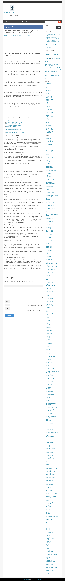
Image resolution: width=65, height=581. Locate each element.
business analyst (49, 186)
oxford (47, 427)
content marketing (50, 230)
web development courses (51, 567)
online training (49, 413)
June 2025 (48, 103)
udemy (47, 548)
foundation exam (49, 301)
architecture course (50, 157)
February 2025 (49, 109)
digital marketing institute (51, 265)
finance (47, 295)
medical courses (49, 391)
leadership (48, 349)
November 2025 (49, 96)
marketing (48, 374)
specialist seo (49, 519)
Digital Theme (38, 579)
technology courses (50, 532)
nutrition (48, 397)
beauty (47, 172)
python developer (50, 458)
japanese (48, 339)
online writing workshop (51, 416)
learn (47, 352)
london (47, 365)
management (49, 366)
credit (47, 243)
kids (47, 340)
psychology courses (50, 457)
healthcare (48, 320)
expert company (49, 291)
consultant (48, 227)
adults (47, 147)
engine (47, 279)
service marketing (50, 507)
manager (48, 372)
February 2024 (49, 126)
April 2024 (48, 124)
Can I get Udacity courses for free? (13, 129)
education (48, 275)
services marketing (50, 509)
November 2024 (49, 113)
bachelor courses (50, 166)
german (48, 310)
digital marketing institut (51, 263)
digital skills (48, 270)
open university (49, 423)
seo (47, 486)
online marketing (49, 406)
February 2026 (49, 92)
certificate (48, 204)
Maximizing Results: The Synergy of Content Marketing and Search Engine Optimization (53, 54)
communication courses (51, 220)
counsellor (48, 236)
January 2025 (49, 110)
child (47, 211)
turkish (47, 544)
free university (49, 304)
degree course (49, 249)
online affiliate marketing (51, 401)
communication (49, 218)
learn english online (50, 356)
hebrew (47, 321)
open (47, 419)
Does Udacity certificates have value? (14, 131)
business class (49, 189)
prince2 (47, 441)
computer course (49, 223)
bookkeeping (49, 177)
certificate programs (50, 208)
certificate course (50, 205)
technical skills (49, 531)
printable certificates (50, 443)
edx (47, 276)
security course (49, 483)
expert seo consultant (50, 294)
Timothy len (47, 69)
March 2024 (48, 125)
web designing (49, 560)
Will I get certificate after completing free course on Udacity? (19, 123)
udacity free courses (20, 35)
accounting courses (50, 141)
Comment (8, 286)
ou (46, 426)
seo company (49, 490)
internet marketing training (52, 337)
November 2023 (49, 131)
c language (48, 201)
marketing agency (50, 375)
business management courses (52, 195)
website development (50, 570)
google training (49, 313)
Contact (12, 2)
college (47, 215)
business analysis (50, 185)
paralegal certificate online (52, 432)
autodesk (48, 163)
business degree (49, 193)
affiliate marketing (50, 150)
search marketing (50, 481)
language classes (49, 343)
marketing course (50, 378)
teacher (47, 526)
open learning (49, 422)
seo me (47, 500)
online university (49, 414)
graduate (48, 314)
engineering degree (50, 285)
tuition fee (48, 541)
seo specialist (49, 505)
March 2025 (48, 108)
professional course (50, 445)
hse (47, 329)
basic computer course (51, 170)
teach (47, 525)
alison (47, 153)
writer (47, 571)
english (47, 286)
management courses (50, 369)
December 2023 (49, 129)
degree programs (50, 252)
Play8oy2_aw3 (48, 52)
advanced (48, 148)
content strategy (49, 231)
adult (47, 145)
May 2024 (48, 122)
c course (48, 199)
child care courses (50, 212)
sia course (48, 512)
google (47, 311)
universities (48, 555)
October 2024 (49, 115)
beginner (48, 175)
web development (50, 564)
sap (47, 461)
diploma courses (49, 273)
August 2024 (48, 118)
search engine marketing (51, 471)
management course (50, 368)
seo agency (48, 487)
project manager (49, 452)
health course (49, 317)
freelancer (48, 307)
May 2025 (48, 105)
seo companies (49, 489)
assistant (48, 160)
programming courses (51, 449)
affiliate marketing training (52, 151)
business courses (50, 192)
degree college (49, 247)
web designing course (51, 561)
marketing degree (50, 381)
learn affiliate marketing (51, 353)
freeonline (48, 308)
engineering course (50, 282)
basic (47, 169)
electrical (48, 278)
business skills (49, 196)
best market (48, 176)
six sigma (48, 513)
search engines (49, 480)
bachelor (48, 164)
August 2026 (48, 83)
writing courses (49, 574)
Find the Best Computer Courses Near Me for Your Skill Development (53, 46)
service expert (49, 506)
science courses (49, 467)
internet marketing (50, 336)
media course (49, 387)
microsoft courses (50, 394)
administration (49, 143)
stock (47, 523)
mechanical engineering (51, 385)
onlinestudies (49, 417)
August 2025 (48, 100)
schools (47, 462)
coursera (48, 238)
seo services (48, 503)
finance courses (49, 298)
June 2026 (48, 86)
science (47, 464)
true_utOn (47, 75)
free (47, 302)
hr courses (48, 327)
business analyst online (51, 188)
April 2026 (48, 89)
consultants (48, 228)
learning (48, 361)
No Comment (28, 35)
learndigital (48, 359)
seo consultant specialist (51, 493)
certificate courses (50, 207)
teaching (48, 529)
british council (49, 182)
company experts (50, 221)
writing (47, 573)
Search (46, 25)
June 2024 (48, 121)
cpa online (48, 241)
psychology (48, 454)
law (47, 345)
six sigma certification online (52, 516)
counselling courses (50, 234)
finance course (49, 297)
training (48, 535)
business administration (51, 183)
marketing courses (50, 380)
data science (49, 244)
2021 (47, 137)
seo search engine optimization (53, 502)
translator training (50, 539)
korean (47, 342)
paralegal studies (50, 433)
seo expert (48, 497)
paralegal (48, 430)
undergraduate (49, 551)
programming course (50, 448)
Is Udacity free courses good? (12, 120)
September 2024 (49, 116)
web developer (49, 563)
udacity (11, 26)
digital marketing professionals (52, 266)
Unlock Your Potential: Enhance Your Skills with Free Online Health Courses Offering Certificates (53, 66)
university (48, 557)
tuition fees (48, 542)
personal (48, 438)
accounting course (50, 140)
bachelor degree (49, 167)
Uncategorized (49, 550)
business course (49, 191)
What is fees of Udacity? (11, 128)
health (47, 316)
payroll (47, 435)
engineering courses (50, 284)
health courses (49, 318)
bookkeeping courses (50, 180)
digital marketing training (51, 269)
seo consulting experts (51, 496)
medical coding (49, 390)
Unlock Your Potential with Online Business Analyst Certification (53, 60)
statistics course (49, 521)
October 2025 (49, 97)
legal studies (49, 364)
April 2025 (48, 106)
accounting (48, 138)
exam (47, 289)
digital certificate (49, 257)
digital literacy (49, 259)
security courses (49, 484)
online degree (49, 404)
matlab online (49, 384)
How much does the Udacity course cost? (15, 132)
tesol (47, 534)
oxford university (49, 429)
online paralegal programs (52, 409)
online (47, 400)
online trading (49, 411)
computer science (50, 224)
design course (49, 254)
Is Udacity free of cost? (11, 126)
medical (48, 388)
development (49, 256)
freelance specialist (50, 305)
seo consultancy (49, 491)
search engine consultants (51, 468)
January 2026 (49, 93)
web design (48, 558)
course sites (48, 237)
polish (47, 439)
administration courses (51, 144)
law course (48, 346)
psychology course (50, 455)
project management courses (52, 451)
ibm (47, 332)
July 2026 (48, 84)
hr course (48, 326)
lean (47, 350)
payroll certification (50, 436)
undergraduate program (51, 554)
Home (7, 26)
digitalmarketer (49, 272)
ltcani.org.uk (9, 12)
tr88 (46, 64)
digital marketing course (51, 262)
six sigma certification (50, 515)
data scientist (49, 246)
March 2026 (48, 90)
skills (47, 518)
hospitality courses (50, 324)
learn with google (50, 358)
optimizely (48, 425)
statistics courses (50, 522)
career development (50, 202)
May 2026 (48, 87)
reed (47, 459)
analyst (47, 154)
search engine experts (51, 470)
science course (49, 465)
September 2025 (49, 99)
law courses (48, 348)
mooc (47, 395)
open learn (48, 420)
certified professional (50, 209)
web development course (51, 566)
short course (49, 510)
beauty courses (49, 173)
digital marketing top (50, 268)
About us (7, 2)
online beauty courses (51, 403)
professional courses (50, 446)
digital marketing (49, 260)
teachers (48, 528)
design (47, 253)
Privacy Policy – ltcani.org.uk (27, 21)
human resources (50, 330)
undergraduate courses (51, 553)
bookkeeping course (50, 179)
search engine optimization (52, 473)
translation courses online (51, 538)
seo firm (48, 499)
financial (48, 300)
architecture (48, 156)
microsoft (48, 393)
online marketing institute (51, 407)
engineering (48, 281)
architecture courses (50, 159)
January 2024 (49, 128)
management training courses (52, 371)
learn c (47, 355)
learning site (49, 362)
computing (48, 225)
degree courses (49, 250)
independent (49, 333)
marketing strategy (50, 382)
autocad (48, 161)
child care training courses (52, 214)
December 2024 (49, 112)
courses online (49, 240)
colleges (48, 217)
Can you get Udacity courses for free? (14, 122)
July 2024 (48, 119)
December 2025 (49, 94)
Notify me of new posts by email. (34, 310)
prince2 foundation (50, 442)
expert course (49, 292)
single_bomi (47, 58)
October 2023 (49, 132)
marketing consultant (50, 377)
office (47, 398)
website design (49, 568)
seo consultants (49, 494)
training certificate (50, 537)
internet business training (51, 334)
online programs (49, 410)
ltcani (11, 35)
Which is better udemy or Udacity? (13, 125)
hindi (47, 323)
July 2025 (48, 102)
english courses (49, 288)
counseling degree (50, 233)
